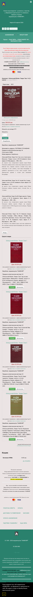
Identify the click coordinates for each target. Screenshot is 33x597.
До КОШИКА (26, 461)
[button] (15, 590)
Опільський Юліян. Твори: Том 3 (16, 343)
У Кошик (12, 287)
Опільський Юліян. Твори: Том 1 (16, 241)
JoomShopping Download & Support (24, 445)
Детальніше (20, 287)
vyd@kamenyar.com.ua (24, 61)
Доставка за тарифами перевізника (12, 126)
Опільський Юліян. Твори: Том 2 (16, 292)
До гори (16, 552)
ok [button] (4, 594)
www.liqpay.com (20, 475)
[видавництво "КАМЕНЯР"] (3, 4)
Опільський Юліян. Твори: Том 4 (16, 393)
